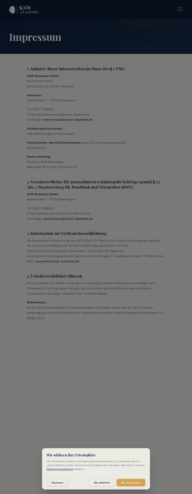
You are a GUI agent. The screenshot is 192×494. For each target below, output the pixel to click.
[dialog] (96, 469)
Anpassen (57, 482)
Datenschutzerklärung (60, 469)
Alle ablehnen (102, 482)
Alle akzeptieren (131, 482)
